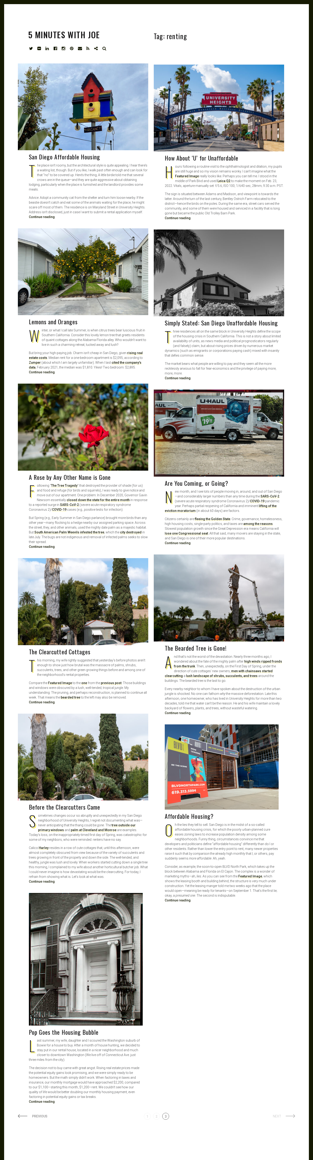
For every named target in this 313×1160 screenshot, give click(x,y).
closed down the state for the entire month (98, 500)
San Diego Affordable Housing (64, 156)
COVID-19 (59, 509)
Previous (39, 1116)
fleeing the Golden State (212, 519)
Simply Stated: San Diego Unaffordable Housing (221, 322)
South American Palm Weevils (56, 532)
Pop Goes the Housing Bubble (64, 1032)
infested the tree (92, 532)
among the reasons (258, 524)
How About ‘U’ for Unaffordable (201, 157)
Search (104, 48)
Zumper (35, 362)
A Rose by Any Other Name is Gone (70, 477)
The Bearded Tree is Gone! (196, 648)
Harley (44, 848)
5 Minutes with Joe (64, 34)
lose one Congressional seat (186, 533)
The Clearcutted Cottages (60, 651)
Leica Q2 (223, 181)
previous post (111, 683)
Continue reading (178, 218)
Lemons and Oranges (53, 321)
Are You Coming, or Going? (196, 483)
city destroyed (131, 532)
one (84, 683)
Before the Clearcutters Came (64, 806)
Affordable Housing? (189, 816)
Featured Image (187, 176)
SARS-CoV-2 (69, 505)
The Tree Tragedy (64, 485)
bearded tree (70, 697)
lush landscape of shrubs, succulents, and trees (222, 676)
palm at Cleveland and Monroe (93, 830)
